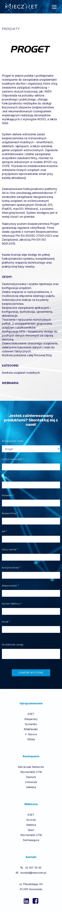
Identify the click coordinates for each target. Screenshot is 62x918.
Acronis (31, 819)
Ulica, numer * (10, 549)
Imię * (5, 477)
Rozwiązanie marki (13, 441)
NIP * (4, 531)
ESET (31, 714)
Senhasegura (31, 840)
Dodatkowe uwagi (12, 644)
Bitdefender (31, 729)
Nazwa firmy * (10, 513)
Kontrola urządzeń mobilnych (21, 372)
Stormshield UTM (31, 772)
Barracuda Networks (31, 766)
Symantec (31, 724)
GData (31, 739)
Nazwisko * (8, 495)
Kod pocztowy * (11, 567)
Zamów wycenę (30, 672)
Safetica (31, 787)
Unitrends (31, 782)
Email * (6, 621)
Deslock (31, 777)
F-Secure (31, 734)
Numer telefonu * (12, 603)
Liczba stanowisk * (13, 459)
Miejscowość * (10, 585)
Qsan (31, 830)
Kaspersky (31, 719)
